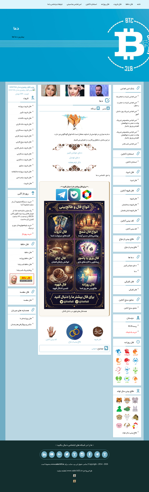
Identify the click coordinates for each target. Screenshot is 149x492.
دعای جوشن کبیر (74, 152)
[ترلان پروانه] (74, 91)
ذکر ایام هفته (74, 162)
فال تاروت (117, 4)
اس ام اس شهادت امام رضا (126, 96)
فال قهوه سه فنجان (129, 204)
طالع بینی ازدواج (130, 247)
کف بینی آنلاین (131, 229)
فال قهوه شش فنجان (129, 210)
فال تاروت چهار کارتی (23, 136)
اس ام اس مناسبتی (74, 4)
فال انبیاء (133, 180)
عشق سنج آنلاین (130, 308)
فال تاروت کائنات (25, 118)
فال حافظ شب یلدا (25, 264)
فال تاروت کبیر (26, 112)
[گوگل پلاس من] (59, 454)
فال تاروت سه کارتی (24, 130)
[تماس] (74, 454)
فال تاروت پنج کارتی (24, 142)
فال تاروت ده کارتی (24, 159)
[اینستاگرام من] (82, 454)
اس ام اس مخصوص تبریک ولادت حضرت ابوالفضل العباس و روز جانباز (128, 123)
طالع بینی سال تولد (129, 433)
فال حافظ (129, 4)
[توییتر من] (67, 454)
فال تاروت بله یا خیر (24, 177)
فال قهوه (133, 199)
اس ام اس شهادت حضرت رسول (128, 103)
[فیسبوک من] (90, 454)
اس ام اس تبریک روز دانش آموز (127, 112)
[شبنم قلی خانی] (50, 91)
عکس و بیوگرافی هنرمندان (21, 324)
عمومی (94, 348)
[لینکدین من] (44, 454)
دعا (16, 28)
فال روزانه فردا (26, 318)
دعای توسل (74, 157)
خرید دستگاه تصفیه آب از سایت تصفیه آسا (22, 203)
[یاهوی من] (105, 454)
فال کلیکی (133, 289)
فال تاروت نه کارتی (24, 154)
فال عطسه (28, 300)
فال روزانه (105, 4)
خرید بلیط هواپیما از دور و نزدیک (23, 226)
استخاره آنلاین (91, 4)
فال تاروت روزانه (25, 106)
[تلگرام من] (97, 454)
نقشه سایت (61, 471)
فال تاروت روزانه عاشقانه (22, 171)
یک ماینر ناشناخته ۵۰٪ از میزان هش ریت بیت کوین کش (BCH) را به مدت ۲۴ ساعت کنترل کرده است (22, 214)
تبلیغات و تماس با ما (54, 4)
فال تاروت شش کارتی (23, 148)
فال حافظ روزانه (25, 258)
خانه (139, 4)
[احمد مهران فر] (99, 91)
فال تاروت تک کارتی (24, 124)
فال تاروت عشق (25, 165)
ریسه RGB (132, 326)
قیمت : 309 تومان (21, 90)
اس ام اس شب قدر (129, 143)
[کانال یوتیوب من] (52, 454)
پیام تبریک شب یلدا (24, 270)
